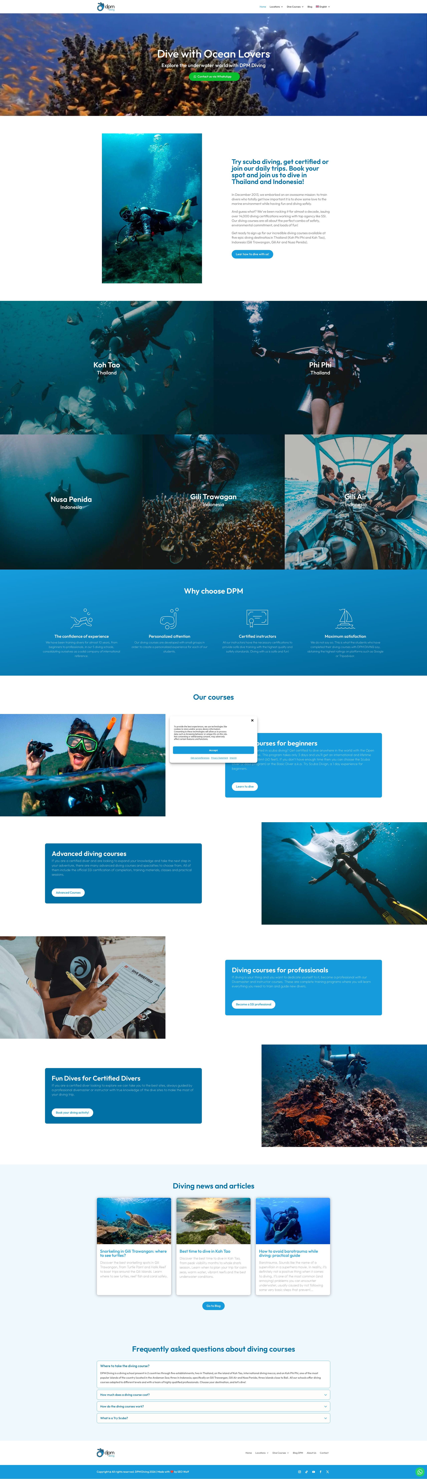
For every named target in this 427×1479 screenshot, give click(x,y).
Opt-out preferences (200, 758)
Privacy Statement (219, 758)
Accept (213, 750)
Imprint (233, 758)
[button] (252, 720)
